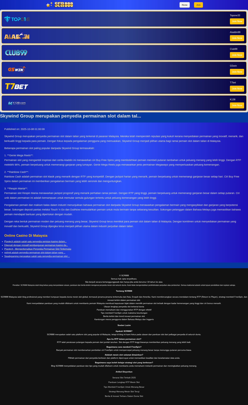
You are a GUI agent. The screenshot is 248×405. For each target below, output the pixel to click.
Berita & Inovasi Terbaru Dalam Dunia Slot (124, 396)
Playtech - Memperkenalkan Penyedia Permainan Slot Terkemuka (37, 249)
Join (198, 5)
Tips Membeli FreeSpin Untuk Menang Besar (124, 387)
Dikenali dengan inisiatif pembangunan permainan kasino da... (36, 245)
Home (184, 5)
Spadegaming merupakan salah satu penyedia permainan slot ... (37, 256)
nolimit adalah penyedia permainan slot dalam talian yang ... (34, 252)
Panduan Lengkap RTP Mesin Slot (124, 382)
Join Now (237, 21)
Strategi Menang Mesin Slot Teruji (124, 391)
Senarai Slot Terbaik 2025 (124, 377)
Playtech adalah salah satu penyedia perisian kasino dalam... (35, 241)
